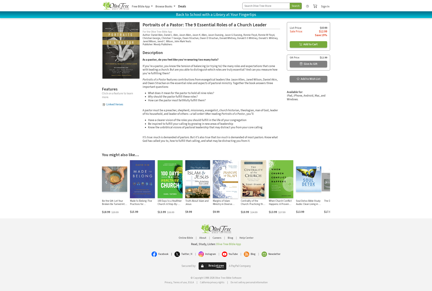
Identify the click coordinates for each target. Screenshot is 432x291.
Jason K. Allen (199, 35)
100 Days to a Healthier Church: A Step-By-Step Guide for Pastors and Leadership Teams (170, 205)
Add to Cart (310, 44)
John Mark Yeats (182, 41)
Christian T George (171, 38)
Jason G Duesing (233, 35)
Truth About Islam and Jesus (197, 202)
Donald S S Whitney (247, 38)
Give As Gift (310, 64)
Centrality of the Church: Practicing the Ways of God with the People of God (252, 205)
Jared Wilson (149, 41)
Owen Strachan (190, 38)
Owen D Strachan (209, 38)
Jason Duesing (215, 35)
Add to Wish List (310, 79)
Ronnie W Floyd (266, 35)
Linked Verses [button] (114, 104)
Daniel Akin (157, 35)
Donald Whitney (227, 38)
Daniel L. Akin (171, 35)
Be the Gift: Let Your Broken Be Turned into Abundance (114, 204)
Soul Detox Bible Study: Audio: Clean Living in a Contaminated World (308, 204)
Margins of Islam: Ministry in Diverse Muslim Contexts (222, 204)
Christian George (151, 38)
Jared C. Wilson (165, 41)
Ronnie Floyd (250, 35)
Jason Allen (185, 35)
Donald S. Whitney (268, 38)
